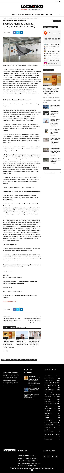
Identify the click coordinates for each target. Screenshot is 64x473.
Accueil (4, 18)
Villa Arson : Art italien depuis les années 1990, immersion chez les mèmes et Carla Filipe (11, 320)
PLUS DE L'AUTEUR (21, 327)
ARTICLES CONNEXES (9, 327)
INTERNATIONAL (36, 14)
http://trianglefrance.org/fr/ (10, 301)
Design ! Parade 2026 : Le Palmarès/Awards (33, 389)
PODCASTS (14, 14)
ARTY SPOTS (28, 14)
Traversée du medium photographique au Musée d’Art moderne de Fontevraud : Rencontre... (55, 151)
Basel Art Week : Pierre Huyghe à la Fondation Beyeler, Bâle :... (55, 160)
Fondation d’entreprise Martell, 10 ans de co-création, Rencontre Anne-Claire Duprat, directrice (34, 343)
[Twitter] (60, 1)
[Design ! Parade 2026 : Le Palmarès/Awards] (46, 107)
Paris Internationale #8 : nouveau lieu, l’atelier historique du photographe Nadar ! (32, 320)
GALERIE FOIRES (44, 14)
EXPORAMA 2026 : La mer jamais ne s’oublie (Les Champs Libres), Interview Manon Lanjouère (22, 343)
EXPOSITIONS (21, 14)
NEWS (51, 14)
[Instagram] (54, 1)
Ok (32, 470)
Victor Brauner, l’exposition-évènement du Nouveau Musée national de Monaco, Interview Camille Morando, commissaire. (34, 380)
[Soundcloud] (57, 1)
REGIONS (23, 20)
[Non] (62, 469)
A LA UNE (10, 18)
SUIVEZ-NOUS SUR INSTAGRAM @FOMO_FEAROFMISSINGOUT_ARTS (19, 359)
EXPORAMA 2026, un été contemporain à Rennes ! (55, 113)
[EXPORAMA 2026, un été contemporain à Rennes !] (46, 113)
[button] (59, 14)
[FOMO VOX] (32, 7)
